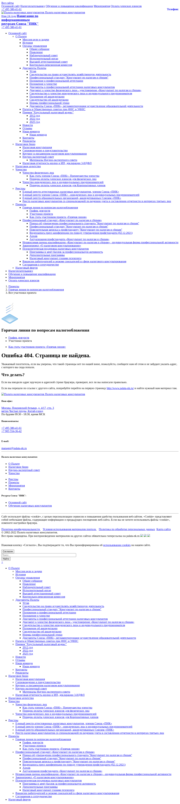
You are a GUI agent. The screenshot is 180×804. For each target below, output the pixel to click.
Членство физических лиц (38, 172)
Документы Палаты (34, 68)
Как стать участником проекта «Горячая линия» (58, 217)
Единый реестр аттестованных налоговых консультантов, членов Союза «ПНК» (70, 191)
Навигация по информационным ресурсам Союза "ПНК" (20, 20)
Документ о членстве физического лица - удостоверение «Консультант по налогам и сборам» (85, 90)
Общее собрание (39, 49)
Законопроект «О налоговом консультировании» (51, 245)
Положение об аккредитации (47, 96)
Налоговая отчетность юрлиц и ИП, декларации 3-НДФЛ (57, 163)
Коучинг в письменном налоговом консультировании (54, 153)
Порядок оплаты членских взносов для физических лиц (63, 178)
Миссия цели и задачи (35, 39)
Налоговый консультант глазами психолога (55, 258)
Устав (33, 71)
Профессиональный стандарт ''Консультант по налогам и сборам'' (69, 226)
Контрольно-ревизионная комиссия (51, 64)
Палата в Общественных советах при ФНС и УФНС (53, 109)
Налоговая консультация (37, 147)
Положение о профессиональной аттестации (56, 80)
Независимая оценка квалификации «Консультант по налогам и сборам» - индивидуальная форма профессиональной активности (100, 242)
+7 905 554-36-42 (11, 431)
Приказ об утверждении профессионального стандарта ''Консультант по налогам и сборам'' (84, 223)
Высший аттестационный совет (49, 61)
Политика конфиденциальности (21, 529)
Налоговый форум (26, 267)
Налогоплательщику (32, 6)
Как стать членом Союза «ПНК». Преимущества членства (64, 175)
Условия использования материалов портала (70, 529)
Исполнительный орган (44, 58)
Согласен (8, 551)
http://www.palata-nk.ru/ (120, 388)
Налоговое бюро (25, 144)
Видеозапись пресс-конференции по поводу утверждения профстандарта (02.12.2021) (81, 232)
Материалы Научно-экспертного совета (53, 159)
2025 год (35, 121)
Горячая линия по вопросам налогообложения (50, 207)
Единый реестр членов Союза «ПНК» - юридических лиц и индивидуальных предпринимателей (80, 194)
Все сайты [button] (7, 2)
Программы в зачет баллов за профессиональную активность (66, 251)
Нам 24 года (8, 16)
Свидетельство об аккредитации (49, 99)
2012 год (35, 115)
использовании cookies (117, 545)
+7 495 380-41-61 (11, 9)
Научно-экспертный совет (38, 156)
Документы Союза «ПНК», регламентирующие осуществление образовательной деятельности (86, 106)
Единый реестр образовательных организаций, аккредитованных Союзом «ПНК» (71, 198)
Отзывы (27, 128)
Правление (36, 52)
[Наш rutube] (145, 535)
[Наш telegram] (148, 535)
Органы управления (34, 45)
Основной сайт (10, 6)
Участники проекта (41, 213)
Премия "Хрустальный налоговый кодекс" (48, 112)
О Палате (21, 36)
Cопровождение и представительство (45, 150)
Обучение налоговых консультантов (30, 505)
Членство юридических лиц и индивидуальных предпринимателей (63, 182)
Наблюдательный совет (44, 55)
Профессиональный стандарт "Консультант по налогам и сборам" (69, 77)
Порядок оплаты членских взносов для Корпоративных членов (67, 185)
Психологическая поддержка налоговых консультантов (55, 248)
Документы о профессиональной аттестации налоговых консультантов (72, 87)
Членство (21, 169)
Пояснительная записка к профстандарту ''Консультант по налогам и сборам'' (76, 229)
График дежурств (40, 210)
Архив (33, 236)
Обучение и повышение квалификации (69, 6)
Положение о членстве (43, 83)
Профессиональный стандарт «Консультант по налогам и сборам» (62, 220)
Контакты (28, 137)
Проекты (20, 204)
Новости (27, 125)
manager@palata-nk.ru (14, 448)
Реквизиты (29, 140)
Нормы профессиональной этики (49, 102)
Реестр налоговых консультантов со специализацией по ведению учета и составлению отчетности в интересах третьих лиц (96, 201)
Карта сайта (163, 529)
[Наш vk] (141, 535)
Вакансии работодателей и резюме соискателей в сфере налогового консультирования (74, 261)
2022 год (35, 118)
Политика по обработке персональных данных (127, 529)
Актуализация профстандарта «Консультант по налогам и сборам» (69, 239)
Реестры (20, 188)
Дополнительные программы (47, 255)
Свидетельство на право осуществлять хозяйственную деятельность (70, 74)
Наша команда (31, 131)
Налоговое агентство (28, 166)
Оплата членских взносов (126, 6)
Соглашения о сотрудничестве (40, 264)
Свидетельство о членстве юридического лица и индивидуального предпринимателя (81, 93)
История (27, 42)
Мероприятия (102, 6)
